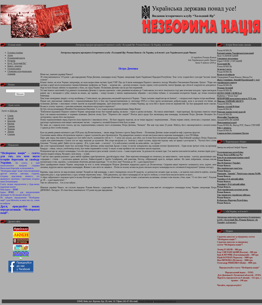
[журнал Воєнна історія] (21, 243)
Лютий (10, 118)
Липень (10, 131)
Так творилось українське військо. (234, 195)
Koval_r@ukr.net (145, 301)
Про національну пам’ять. (230, 168)
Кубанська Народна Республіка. (232, 200)
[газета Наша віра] (21, 249)
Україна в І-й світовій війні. (230, 179)
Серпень (11, 134)
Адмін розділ (182, 301)
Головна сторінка (15, 52)
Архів (10, 55)
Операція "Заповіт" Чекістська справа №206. (239, 173)
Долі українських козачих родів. (232, 189)
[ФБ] (20, 272)
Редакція (11, 60)
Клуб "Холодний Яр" (16, 63)
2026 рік (13, 111)
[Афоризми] (20, 259)
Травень (11, 126)
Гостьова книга (14, 68)
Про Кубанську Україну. (229, 163)
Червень (11, 129)
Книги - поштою (14, 66)
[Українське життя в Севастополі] (21, 231)
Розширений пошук (16, 58)
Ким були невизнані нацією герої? (233, 157)
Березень (11, 121)
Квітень (10, 123)
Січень (10, 115)
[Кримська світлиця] (21, 255)
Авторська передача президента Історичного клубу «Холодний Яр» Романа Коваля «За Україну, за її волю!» (239, 220)
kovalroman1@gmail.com (165, 301)
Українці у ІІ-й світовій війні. (231, 184)
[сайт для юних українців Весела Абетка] (21, 237)
